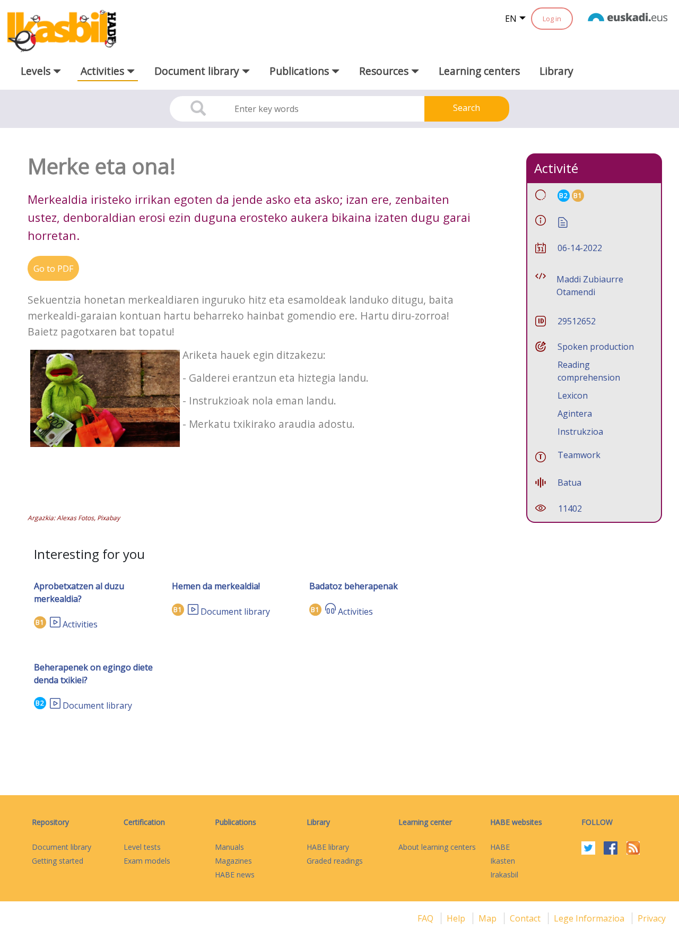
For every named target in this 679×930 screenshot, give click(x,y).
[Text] (563, 221)
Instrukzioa (580, 431)
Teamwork (579, 455)
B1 (40, 622)
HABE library (328, 847)
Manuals (229, 847)
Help (457, 918)
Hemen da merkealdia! (216, 586)
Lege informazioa (590, 918)
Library (556, 71)
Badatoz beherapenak (353, 586)
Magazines (233, 861)
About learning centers (437, 847)
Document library (235, 611)
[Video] (55, 624)
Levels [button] (37, 71)
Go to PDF (53, 268)
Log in (552, 18)
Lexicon (573, 395)
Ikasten (502, 861)
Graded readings (335, 861)
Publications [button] (300, 71)
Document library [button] (198, 71)
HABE (500, 847)
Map (488, 918)
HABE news (235, 874)
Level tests (142, 847)
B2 (40, 703)
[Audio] (330, 611)
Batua (569, 482)
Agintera (575, 413)
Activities (80, 624)
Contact (526, 918)
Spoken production (596, 346)
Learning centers (479, 71)
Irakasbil (504, 874)
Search (466, 108)
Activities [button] (104, 71)
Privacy (652, 918)
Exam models (147, 861)
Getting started (57, 861)
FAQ (426, 918)
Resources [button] (385, 71)
